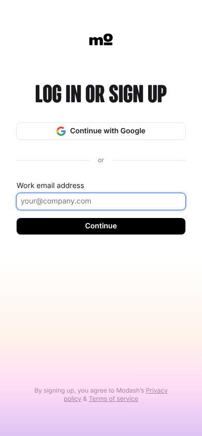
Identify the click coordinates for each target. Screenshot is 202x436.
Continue (101, 226)
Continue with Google (108, 131)
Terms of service (113, 398)
